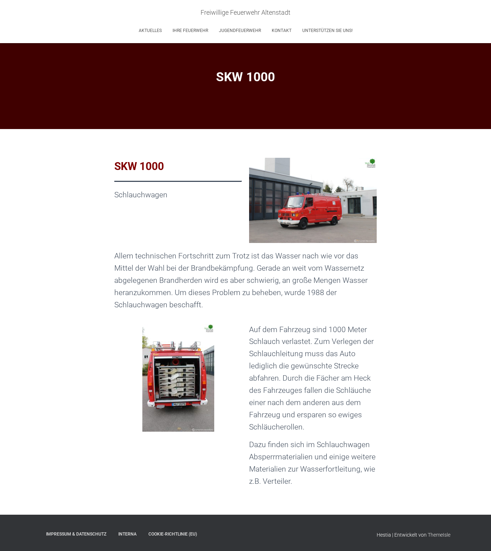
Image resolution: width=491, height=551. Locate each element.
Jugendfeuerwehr (240, 30)
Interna (127, 534)
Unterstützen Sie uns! (327, 30)
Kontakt (282, 30)
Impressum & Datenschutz (76, 534)
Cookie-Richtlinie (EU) (172, 534)
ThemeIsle (439, 535)
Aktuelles (150, 30)
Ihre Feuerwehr (190, 30)
